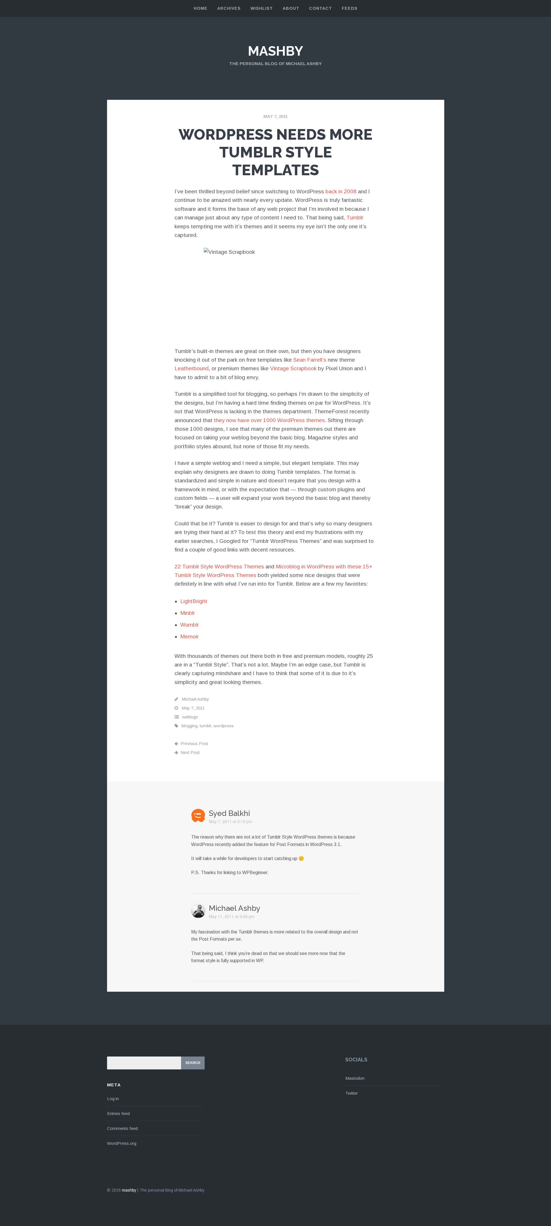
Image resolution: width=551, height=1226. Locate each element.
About (291, 8)
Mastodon (354, 1078)
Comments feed (122, 1128)
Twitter (351, 1093)
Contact (320, 8)
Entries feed (118, 1113)
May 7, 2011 (275, 116)
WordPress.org (121, 1143)
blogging (189, 725)
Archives (229, 8)
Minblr (187, 613)
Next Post (190, 752)
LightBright (193, 601)
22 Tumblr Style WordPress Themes (219, 567)
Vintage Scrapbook (293, 368)
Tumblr (354, 218)
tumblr (205, 725)
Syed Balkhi (229, 813)
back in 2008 (340, 191)
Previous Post (194, 743)
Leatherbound (191, 368)
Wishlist (262, 8)
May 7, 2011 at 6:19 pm (230, 821)
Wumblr (189, 625)
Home (200, 8)
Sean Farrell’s (309, 360)
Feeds (350, 8)
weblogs (190, 716)
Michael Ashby (195, 699)
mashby (275, 51)
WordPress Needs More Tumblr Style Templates (275, 152)
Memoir (189, 637)
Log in (113, 1098)
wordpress (224, 725)
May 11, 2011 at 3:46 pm (232, 916)
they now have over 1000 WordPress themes (269, 420)
